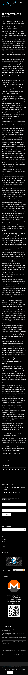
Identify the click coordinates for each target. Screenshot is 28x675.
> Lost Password (6, 519)
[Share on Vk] (18, 470)
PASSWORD (5, 508)
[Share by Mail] (24, 470)
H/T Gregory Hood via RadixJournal (11, 453)
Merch (3, 546)
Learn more (17, 672)
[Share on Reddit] (21, 470)
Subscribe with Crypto (12, 492)
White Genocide (6, 16)
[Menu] (24, 3)
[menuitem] (20, 3)
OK (10, 672)
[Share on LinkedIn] (12, 470)
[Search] (20, 3)
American (21, 157)
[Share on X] (6, 470)
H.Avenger (16, 460)
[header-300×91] (11, 3)
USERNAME (5, 502)
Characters (4, 539)
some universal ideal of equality (9, 215)
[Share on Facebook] (3, 470)
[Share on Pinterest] (9, 470)
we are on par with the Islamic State (14, 105)
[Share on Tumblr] (15, 470)
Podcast (4, 536)
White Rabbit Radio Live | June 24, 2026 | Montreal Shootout (13, 654)
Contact (3, 544)
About (3, 541)
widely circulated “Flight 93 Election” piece (12, 418)
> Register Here (6, 518)
